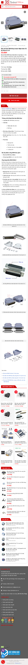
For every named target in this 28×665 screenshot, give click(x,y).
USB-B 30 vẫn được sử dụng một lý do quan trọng (15, 539)
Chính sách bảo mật (8, 607)
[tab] (4, 106)
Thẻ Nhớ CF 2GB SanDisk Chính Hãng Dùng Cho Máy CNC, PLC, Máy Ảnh (15, 559)
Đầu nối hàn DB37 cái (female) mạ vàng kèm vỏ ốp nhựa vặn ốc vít (20, 424)
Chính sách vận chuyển (19, 660)
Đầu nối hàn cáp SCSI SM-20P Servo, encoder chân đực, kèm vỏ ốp (7, 404)
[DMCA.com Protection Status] (5, 646)
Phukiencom (17, 663)
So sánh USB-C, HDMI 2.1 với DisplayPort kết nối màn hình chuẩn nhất (16, 549)
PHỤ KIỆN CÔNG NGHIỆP (12, 45)
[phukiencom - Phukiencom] (14, 2)
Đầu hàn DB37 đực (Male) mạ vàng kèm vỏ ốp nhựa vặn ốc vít (20, 462)
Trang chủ (3, 45)
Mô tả (3, 105)
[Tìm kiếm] (24, 6)
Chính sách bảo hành (8, 602)
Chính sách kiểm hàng (8, 612)
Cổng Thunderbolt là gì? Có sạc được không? (14, 544)
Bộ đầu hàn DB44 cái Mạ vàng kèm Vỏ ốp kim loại (14, 377)
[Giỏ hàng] (26, 2)
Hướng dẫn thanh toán (8, 614)
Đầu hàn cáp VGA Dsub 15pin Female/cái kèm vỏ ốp (6, 443)
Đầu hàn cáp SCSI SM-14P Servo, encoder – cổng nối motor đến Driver (7, 424)
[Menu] (2, 2)
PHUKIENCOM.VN (5, 571)
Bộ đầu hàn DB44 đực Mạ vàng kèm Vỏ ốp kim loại (14, 375)
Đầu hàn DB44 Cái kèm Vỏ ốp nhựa (11, 373)
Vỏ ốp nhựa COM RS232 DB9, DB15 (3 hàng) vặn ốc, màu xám (21, 443)
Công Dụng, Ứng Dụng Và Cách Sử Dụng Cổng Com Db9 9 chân (15, 533)
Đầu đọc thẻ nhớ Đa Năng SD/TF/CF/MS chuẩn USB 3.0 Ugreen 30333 (15, 554)
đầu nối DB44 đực (7, 108)
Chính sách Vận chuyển (8, 604)
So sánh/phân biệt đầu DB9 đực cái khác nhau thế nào (15, 528)
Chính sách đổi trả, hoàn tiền (10, 609)
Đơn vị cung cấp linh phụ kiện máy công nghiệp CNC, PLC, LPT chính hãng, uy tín (15, 523)
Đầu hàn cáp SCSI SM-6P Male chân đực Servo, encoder (20, 404)
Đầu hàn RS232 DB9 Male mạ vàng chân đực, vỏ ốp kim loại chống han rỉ (6, 462)
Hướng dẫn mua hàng (8, 599)
